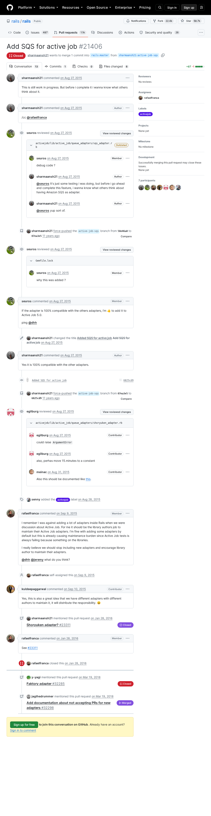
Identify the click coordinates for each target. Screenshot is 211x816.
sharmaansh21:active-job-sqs (138, 55)
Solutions (47, 7)
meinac (41, 472)
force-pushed (62, 231)
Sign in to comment (23, 730)
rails (15, 21)
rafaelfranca (30, 513)
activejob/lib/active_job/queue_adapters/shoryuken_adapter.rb (79, 422)
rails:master (100, 55)
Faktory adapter (46, 684)
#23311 (33, 647)
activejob (62, 499)
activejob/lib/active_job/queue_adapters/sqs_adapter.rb (74, 145)
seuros (31, 132)
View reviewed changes (117, 133)
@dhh (32, 322)
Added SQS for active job (49, 380)
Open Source (97, 7)
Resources (70, 7)
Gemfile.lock (44, 260)
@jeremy (37, 559)
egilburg (33, 411)
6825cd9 (128, 380)
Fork (165, 20)
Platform (25, 7)
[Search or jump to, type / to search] (159, 7)
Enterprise (123, 7)
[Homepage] (10, 7)
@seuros (42, 183)
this (88, 479)
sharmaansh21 (38, 55)
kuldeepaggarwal (34, 589)
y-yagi (36, 677)
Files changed (118, 66)
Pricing (145, 7)
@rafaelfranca (37, 117)
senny (36, 499)
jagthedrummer (43, 696)
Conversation (28, 66)
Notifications (138, 20)
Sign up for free (24, 724)
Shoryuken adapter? (48, 625)
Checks (86, 66)
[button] (127, 78)
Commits (60, 66)
